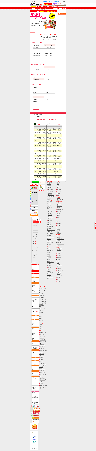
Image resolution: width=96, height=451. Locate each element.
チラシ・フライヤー (34, 284)
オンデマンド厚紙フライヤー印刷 (42, 303)
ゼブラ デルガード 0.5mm (42, 344)
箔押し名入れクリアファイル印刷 (42, 288)
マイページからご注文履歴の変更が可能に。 (35, 418)
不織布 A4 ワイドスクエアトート (43, 332)
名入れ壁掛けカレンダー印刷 (50, 191)
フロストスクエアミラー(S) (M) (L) (43, 353)
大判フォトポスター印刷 (59, 187)
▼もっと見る (33, 262)
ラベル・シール (33, 342)
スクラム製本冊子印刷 (50, 236)
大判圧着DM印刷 (58, 207)
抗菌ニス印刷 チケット (50, 220)
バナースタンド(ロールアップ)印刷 (42, 301)
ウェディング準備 (34, 396)
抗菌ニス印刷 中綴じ (50, 215)
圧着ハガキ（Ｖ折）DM (59, 215)
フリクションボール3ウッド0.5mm (43, 379)
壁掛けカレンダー (41, 357)
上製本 (57, 279)
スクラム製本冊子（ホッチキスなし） (35, 299)
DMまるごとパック (34, 328)
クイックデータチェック (49, 273)
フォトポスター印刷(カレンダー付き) (50, 196)
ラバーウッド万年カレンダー (42, 377)
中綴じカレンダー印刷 (50, 187)
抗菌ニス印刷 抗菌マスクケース (51, 212)
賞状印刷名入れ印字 (49, 271)
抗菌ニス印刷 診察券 (50, 213)
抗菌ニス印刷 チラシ (50, 211)
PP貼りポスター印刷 (59, 223)
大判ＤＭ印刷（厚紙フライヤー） (50, 204)
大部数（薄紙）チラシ (34, 286)
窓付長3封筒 (58, 259)
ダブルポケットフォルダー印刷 (60, 270)
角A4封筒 (58, 262)
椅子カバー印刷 (35, 229)
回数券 (32, 324)
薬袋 (40, 388)
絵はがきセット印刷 (59, 204)
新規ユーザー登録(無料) (56, 1)
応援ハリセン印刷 (35, 237)
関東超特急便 (48, 199)
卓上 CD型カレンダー (59, 240)
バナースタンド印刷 (59, 231)
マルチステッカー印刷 (59, 191)
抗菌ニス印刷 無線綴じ (50, 214)
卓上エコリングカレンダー (35, 259)
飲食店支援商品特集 (34, 403)
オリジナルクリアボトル (41, 337)
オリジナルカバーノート (41, 368)
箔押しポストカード (59, 211)
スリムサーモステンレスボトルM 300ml (43, 341)
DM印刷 (57, 203)
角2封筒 (58, 261)
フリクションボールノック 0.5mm (43, 365)
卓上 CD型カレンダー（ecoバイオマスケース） (60, 241)
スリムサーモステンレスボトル (42, 339)
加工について (33, 388)
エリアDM (33, 268)
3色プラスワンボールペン (42, 363)
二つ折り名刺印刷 (49, 251)
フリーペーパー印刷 (50, 231)
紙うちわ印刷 (48, 183)
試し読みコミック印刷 (49, 222)
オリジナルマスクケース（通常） (43, 374)
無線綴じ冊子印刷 (49, 224)
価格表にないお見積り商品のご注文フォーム (35, 420)
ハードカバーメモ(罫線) (42, 370)
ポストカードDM (58, 213)
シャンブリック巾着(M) (42, 334)
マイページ (51, 1)
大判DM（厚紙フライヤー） (35, 285)
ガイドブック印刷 (49, 244)
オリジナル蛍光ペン (41, 367)
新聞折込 (48, 208)
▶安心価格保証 (59, 3)
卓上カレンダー (41, 359)
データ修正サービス (49, 274)
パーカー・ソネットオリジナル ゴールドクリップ (43, 350)
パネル (32, 351)
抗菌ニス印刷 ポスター (50, 218)
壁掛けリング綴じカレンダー (35, 255)
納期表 (35, 422)
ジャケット (33, 383)
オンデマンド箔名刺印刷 (41, 305)
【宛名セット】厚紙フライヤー (60, 209)
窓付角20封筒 (58, 264)
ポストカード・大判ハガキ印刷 (60, 199)
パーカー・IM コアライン (42, 351)
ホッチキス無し (41, 293)
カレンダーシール (41, 320)
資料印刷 (43, 292)
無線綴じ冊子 (58, 185)
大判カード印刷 (48, 254)
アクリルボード (40, 324)
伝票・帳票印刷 (35, 239)
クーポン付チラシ (34, 291)
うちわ (32, 373)
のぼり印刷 (58, 232)
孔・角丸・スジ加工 (49, 263)
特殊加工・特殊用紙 (34, 387)
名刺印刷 (58, 183)
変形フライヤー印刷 (49, 203)
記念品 (40, 376)
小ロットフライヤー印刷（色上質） (42, 302)
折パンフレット (33, 305)
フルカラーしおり (58, 281)
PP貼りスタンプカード (50, 269)
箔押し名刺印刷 (48, 248)
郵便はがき (33, 334)
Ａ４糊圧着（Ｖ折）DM (59, 217)
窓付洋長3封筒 (58, 260)
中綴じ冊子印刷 (50, 233)
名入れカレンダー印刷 (59, 245)
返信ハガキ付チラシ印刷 (49, 207)
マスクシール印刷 (58, 253)
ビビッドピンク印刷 (35, 247)
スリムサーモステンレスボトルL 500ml (43, 343)
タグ (32, 382)
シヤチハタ (35, 227)
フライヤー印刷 (58, 182)
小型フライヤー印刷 (49, 205)
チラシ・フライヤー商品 (49, 200)
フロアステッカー (41, 322)
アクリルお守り (40, 326)
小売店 (32, 401)
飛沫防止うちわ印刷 (49, 185)
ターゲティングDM (34, 269)
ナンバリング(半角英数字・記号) (50, 272)
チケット (33, 323)
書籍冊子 (49, 238)
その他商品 (58, 247)
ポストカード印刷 (58, 202)
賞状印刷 (40, 306)
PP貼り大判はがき (49, 267)
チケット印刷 (48, 255)
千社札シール (40, 316)
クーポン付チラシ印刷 (49, 206)
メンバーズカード (49, 259)
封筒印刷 (59, 257)
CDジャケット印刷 (58, 274)
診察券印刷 (48, 253)
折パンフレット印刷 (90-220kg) (50, 242)
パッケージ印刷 (35, 250)
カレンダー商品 (58, 234)
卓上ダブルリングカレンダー (35, 257)
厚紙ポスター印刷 (58, 221)
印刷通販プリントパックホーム (33, 9)
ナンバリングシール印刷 (35, 231)
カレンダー (35, 311)
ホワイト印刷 (34, 246)
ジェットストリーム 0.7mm (42, 346)
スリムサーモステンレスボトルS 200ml (43, 340)
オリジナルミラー (41, 352)
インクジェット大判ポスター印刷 (42, 299)
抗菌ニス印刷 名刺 (49, 216)
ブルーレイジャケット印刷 (59, 275)
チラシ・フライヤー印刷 (49, 201)
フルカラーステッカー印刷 (41, 310)
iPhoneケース (40, 381)
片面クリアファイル (42, 355)
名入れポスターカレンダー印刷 (51, 195)
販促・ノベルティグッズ (49, 276)
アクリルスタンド (41, 328)
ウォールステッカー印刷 (35, 243)
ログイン (49, 1)
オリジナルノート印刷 (49, 240)
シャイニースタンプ (35, 224)
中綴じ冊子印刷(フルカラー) (42, 295)
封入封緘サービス (34, 329)
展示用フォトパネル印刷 (59, 225)
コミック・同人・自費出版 (35, 397)
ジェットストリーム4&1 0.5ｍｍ (43, 366)
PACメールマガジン (35, 413)
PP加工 (49, 265)
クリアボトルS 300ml (42, 338)
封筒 (32, 339)
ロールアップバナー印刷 (59, 189)
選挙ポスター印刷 (58, 229)
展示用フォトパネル (34, 364)
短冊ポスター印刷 (58, 228)
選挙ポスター (33, 374)
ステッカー (33, 343)
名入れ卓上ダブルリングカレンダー (51, 194)
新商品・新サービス (35, 218)
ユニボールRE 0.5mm (42, 348)
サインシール (40, 318)
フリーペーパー (33, 306)
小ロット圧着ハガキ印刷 (59, 205)
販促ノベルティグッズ (34, 272)
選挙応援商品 (33, 392)
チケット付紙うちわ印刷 (49, 182)
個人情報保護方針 (34, 439)
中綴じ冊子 (58, 184)
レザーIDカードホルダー (42, 378)
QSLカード (33, 325)
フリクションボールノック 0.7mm (43, 364)
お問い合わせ (45, 1)
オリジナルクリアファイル (41, 354)
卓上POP (33, 352)
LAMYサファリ (41, 383)
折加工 (50, 262)
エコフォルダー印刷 (59, 273)
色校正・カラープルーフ (49, 261)
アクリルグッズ (35, 226)
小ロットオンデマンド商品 (42, 286)
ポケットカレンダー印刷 (59, 235)
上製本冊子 (33, 300)
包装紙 (34, 253)
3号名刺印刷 (49, 250)
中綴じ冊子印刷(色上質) (41, 297)
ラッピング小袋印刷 (59, 268)
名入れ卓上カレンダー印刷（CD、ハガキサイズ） (50, 193)
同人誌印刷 (33, 301)
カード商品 (51, 246)
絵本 (32, 310)
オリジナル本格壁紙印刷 (35, 241)
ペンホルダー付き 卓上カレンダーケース (60, 239)
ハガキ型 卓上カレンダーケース (60, 238)
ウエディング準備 (58, 277)
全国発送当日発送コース (49, 198)
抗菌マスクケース (41, 312)
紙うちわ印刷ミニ (49, 184)
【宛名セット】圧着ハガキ (59, 206)
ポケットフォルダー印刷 (59, 272)
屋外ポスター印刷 (58, 230)
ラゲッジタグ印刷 (49, 257)
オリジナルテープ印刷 (59, 255)
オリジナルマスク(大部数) (42, 372)
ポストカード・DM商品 (59, 201)
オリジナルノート (41, 361)
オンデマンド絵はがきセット (42, 290)
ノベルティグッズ (41, 330)
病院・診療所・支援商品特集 (35, 402)
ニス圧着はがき (33, 338)
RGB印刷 (58, 181)
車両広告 (33, 290)
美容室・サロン (33, 398)
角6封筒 (58, 263)
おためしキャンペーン (34, 276)
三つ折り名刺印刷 (49, 252)
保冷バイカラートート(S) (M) (42, 336)
